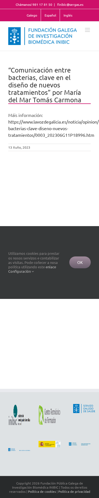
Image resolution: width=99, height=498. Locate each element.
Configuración (20, 271)
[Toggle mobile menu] (88, 30)
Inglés (68, 15)
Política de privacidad (74, 491)
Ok (80, 262)
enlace (51, 266)
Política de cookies (42, 491)
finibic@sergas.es (69, 4)
